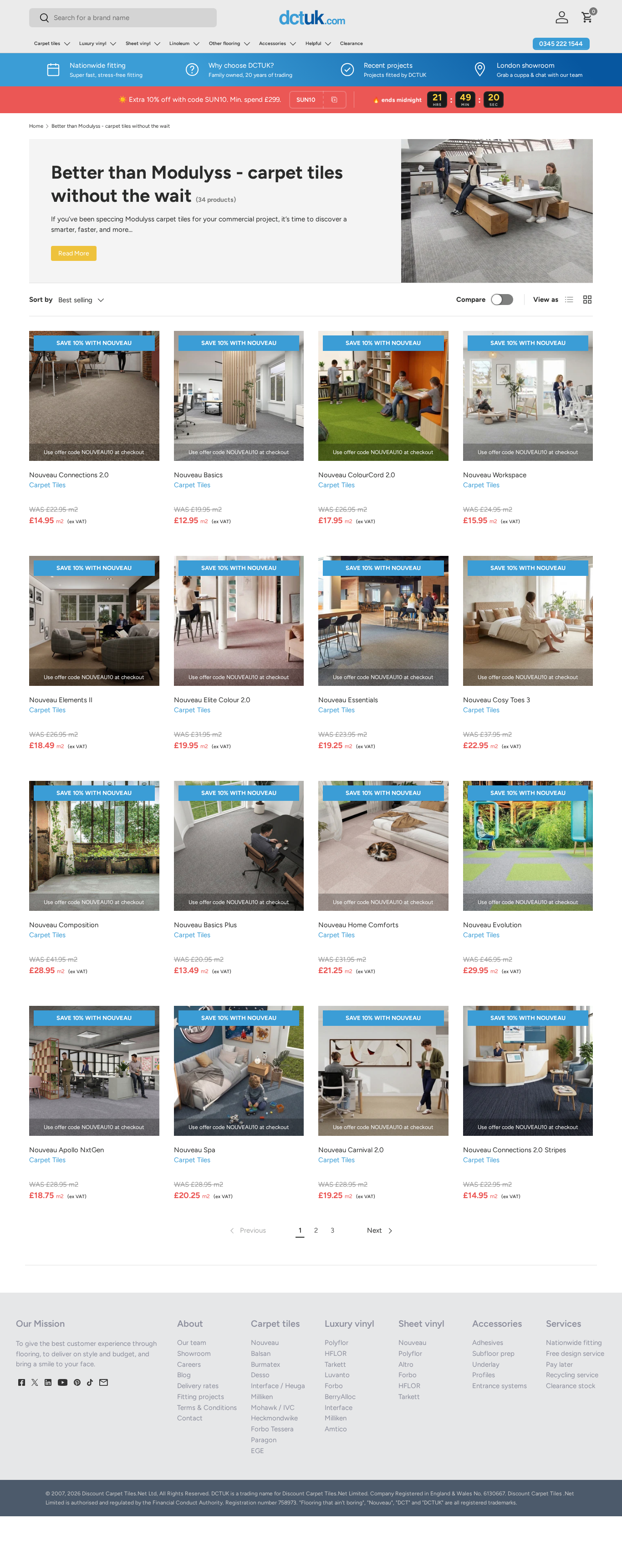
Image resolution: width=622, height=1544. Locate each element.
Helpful (313, 43)
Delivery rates (198, 1386)
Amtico (336, 1429)
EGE (257, 1451)
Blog (184, 1375)
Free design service (575, 1353)
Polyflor (336, 1343)
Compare (470, 299)
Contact (190, 1418)
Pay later (559, 1364)
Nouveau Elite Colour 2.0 (212, 700)
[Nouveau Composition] (94, 846)
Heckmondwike (274, 1418)
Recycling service (572, 1375)
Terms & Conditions (207, 1408)
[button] (587, 17)
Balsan (260, 1353)
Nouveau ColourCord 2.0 (356, 475)
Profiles (483, 1375)
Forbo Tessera (272, 1429)
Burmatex (265, 1364)
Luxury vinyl (92, 43)
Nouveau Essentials (348, 700)
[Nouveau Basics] (239, 396)
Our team (191, 1343)
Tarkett (335, 1364)
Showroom (194, 1353)
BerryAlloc (340, 1397)
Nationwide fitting (574, 1343)
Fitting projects (200, 1397)
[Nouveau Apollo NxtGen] (94, 1071)
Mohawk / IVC (273, 1408)
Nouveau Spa (194, 1150)
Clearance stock (570, 1386)
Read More (73, 253)
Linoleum (179, 43)
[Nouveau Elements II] (94, 621)
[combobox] (123, 17)
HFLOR (336, 1353)
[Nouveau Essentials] (383, 621)
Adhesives (487, 1343)
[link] (247, 1230)
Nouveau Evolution (492, 925)
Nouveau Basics (198, 475)
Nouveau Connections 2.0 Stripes (514, 1150)
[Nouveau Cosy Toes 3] (528, 621)
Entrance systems (499, 1386)
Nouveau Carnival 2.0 (351, 1150)
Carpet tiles (47, 43)
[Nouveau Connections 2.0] (94, 396)
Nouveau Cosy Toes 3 (496, 700)
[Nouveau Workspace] (528, 396)
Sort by (41, 299)
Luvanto (337, 1375)
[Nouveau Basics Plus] (239, 846)
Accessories (272, 43)
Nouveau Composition (63, 925)
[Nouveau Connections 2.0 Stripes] (528, 1071)
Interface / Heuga (278, 1386)
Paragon (263, 1440)
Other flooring (224, 43)
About (190, 1323)
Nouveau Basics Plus (205, 925)
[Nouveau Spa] (239, 1071)
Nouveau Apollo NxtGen (66, 1150)
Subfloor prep (493, 1353)
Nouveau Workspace (494, 475)
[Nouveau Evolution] (528, 846)
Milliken (262, 1397)
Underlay (486, 1364)
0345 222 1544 (561, 44)
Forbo (334, 1386)
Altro (405, 1364)
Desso (260, 1375)
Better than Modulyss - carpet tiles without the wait (110, 126)
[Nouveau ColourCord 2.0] (383, 396)
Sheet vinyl (138, 43)
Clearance (351, 43)
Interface (338, 1408)
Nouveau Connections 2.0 (69, 475)
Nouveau (265, 1343)
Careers (189, 1364)
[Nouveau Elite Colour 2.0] (239, 621)
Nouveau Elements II (60, 700)
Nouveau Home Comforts (358, 925)
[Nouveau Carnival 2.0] (383, 1071)
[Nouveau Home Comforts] (383, 846)
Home (36, 126)
